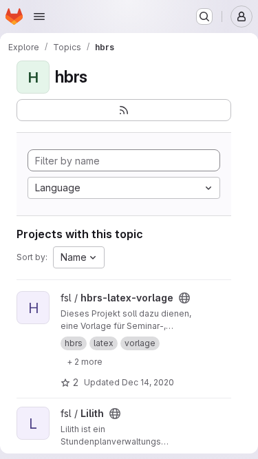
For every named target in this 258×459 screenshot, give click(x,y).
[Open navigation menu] (39, 17)
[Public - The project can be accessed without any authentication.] (184, 297)
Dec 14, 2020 (148, 382)
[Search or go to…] (204, 16)
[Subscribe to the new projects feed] (124, 110)
